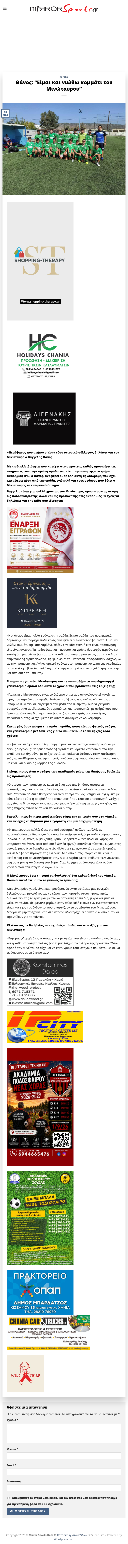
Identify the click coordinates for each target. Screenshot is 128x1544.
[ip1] (45, 1026)
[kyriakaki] (32, 603)
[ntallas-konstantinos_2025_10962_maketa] (40, 982)
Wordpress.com (64, 1539)
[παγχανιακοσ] (40, 1106)
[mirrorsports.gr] (64, 8)
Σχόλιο (12, 1420)
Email (11, 1465)
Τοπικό (64, 76)
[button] (4, 8)
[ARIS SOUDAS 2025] (40, 1218)
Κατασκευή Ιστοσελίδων (72, 1535)
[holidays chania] (43, 354)
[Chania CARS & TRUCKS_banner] (48, 1332)
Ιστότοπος (14, 1481)
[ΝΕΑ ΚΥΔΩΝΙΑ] (40, 540)
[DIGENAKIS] (44, 419)
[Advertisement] (64, 41)
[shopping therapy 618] (40, 261)
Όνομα (12, 1449)
